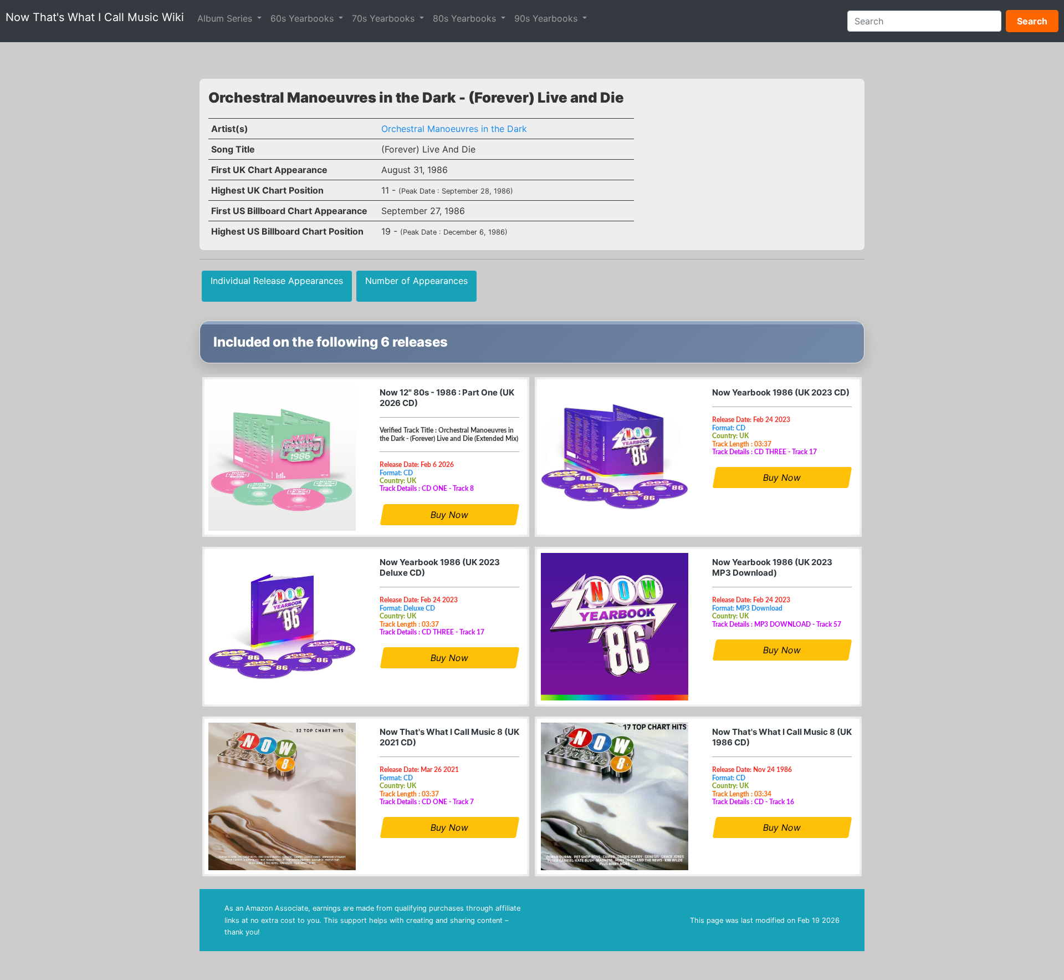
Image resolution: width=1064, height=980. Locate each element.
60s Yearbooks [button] (303, 18)
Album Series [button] (226, 18)
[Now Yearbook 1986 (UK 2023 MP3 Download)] (614, 626)
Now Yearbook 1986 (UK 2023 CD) (781, 392)
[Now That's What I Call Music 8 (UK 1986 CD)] (614, 796)
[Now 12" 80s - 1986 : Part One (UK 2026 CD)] (282, 457)
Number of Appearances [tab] (416, 280)
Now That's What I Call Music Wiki (95, 17)
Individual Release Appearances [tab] (277, 280)
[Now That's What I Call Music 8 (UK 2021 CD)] (282, 796)
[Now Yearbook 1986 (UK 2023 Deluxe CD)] (282, 626)
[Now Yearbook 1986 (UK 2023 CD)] (614, 457)
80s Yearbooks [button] (466, 18)
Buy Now (449, 514)
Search (1032, 21)
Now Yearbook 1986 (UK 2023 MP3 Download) (772, 567)
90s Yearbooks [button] (547, 18)
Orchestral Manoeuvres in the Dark (454, 128)
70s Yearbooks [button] (384, 18)
